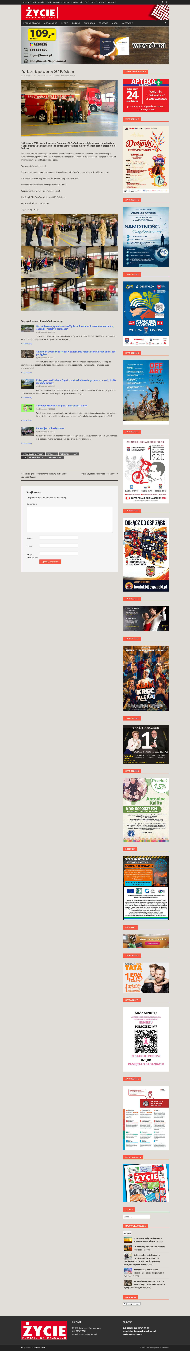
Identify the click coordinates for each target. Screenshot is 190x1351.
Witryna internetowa (32, 556)
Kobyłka (41, 2)
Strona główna (31, 23)
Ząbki (34, 2)
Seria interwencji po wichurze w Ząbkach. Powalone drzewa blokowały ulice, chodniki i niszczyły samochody (75, 327)
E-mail (29, 546)
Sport (64, 23)
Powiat (72, 75)
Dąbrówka (66, 2)
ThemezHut (40, 1348)
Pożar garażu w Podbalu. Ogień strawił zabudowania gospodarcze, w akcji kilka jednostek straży (76, 381)
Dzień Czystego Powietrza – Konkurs (98, 473)
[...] (70, 339)
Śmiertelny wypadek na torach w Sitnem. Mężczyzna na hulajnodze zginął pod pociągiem (76, 353)
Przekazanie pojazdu (55, 457)
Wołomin (26, 2)
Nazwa (29, 538)
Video (115, 23)
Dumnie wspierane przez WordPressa (154, 1348)
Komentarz (31, 504)
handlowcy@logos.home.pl (143, 1331)
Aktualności (50, 23)
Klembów (83, 2)
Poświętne (110, 2)
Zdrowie (103, 23)
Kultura (76, 23)
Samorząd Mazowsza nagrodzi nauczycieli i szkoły (62, 405)
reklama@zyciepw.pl (133, 1334)
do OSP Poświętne (36, 457)
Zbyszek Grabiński (44, 75)
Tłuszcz (92, 2)
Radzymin (56, 2)
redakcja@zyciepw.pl (88, 1334)
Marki (49, 2)
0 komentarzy (26, 343)
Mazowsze (127, 23)
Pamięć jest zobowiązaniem (50, 428)
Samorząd (89, 23)
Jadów (75, 2)
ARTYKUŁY (127, 1233)
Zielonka (101, 2)
